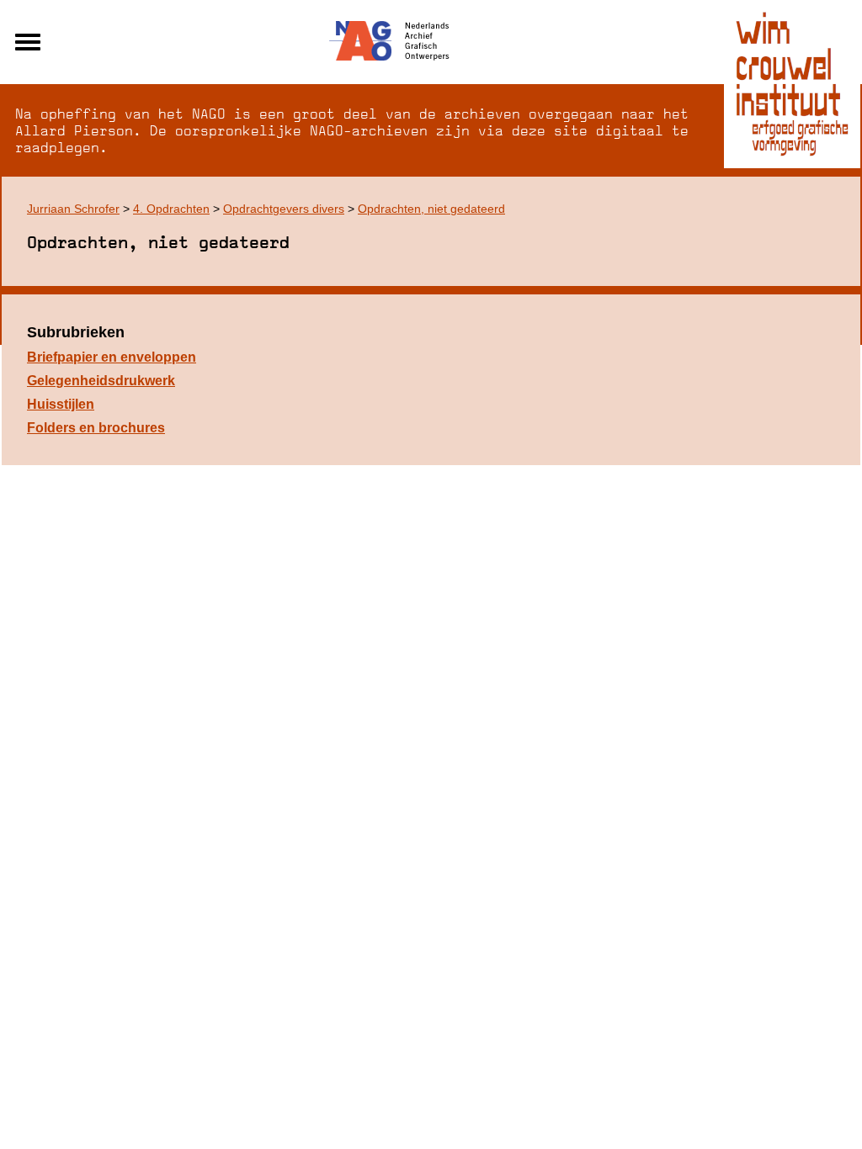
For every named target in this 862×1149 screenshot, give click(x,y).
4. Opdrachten (171, 208)
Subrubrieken (76, 332)
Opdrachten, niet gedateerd (431, 208)
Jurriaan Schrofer (73, 208)
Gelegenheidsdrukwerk (101, 380)
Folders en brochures (96, 428)
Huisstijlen (60, 404)
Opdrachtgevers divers (283, 208)
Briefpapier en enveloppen (111, 357)
